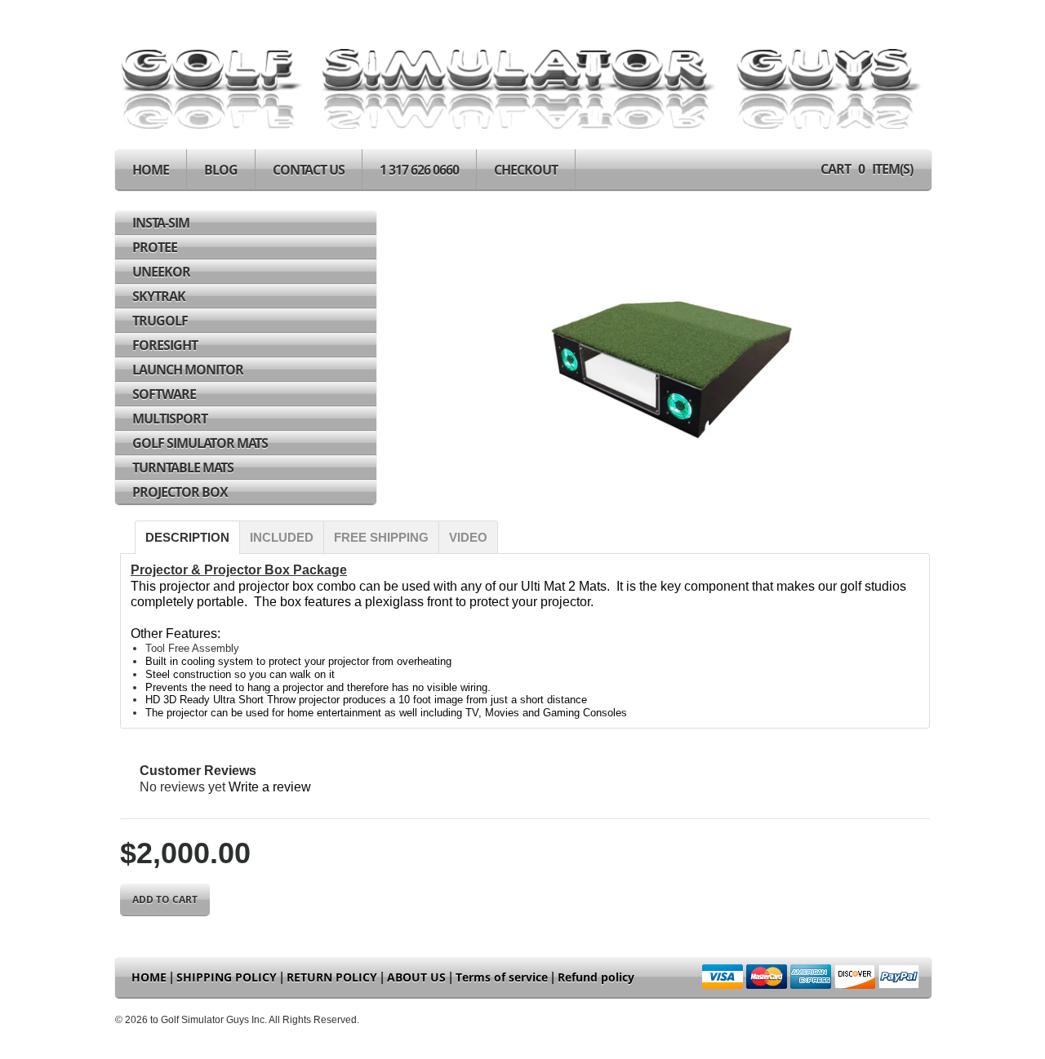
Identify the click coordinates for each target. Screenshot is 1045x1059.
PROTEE (154, 247)
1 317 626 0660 (419, 170)
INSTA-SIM (160, 223)
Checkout (526, 170)
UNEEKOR (161, 272)
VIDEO (468, 537)
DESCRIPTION (187, 537)
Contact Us (309, 170)
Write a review (270, 787)
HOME (149, 977)
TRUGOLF (160, 321)
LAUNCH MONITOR (187, 370)
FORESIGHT (165, 345)
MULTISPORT (169, 419)
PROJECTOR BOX (180, 492)
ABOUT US (416, 977)
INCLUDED (282, 537)
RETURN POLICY (332, 977)
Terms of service (502, 977)
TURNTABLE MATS (182, 467)
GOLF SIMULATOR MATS (200, 443)
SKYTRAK (158, 296)
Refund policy (596, 977)
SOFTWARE (164, 394)
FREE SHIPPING (381, 537)
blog (221, 170)
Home (150, 170)
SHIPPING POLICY (226, 977)
